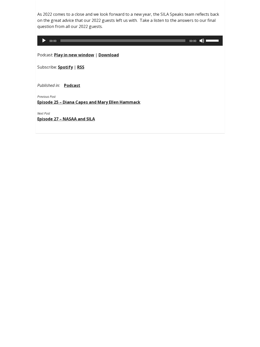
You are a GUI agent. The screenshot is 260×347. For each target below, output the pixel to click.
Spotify (65, 67)
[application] (130, 41)
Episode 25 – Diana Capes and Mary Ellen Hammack (88, 102)
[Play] (43, 40)
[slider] (213, 40)
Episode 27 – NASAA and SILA (66, 119)
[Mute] (201, 40)
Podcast (72, 85)
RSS (80, 67)
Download (109, 55)
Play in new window (74, 55)
